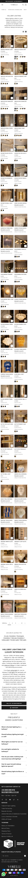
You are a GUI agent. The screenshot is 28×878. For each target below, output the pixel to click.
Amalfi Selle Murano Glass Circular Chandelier (7, 499)
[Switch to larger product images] (23, 31)
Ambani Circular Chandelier (20, 564)
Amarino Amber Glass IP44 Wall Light (7, 541)
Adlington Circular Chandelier (20, 153)
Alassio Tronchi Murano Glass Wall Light (7, 249)
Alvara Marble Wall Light (20, 399)
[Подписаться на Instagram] (6, 799)
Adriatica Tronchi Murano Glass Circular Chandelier (7, 228)
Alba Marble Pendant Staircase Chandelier (7, 274)
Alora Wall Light (19, 374)
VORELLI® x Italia (4, 546)
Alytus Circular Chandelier (7, 424)
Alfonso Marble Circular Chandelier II (7, 349)
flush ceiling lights (12, 670)
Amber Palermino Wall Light (20, 589)
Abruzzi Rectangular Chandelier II (20, 101)
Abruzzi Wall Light (19, 128)
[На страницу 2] (25, 623)
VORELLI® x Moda (4, 158)
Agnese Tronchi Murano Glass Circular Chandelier (20, 228)
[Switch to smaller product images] (26, 31)
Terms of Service (6, 833)
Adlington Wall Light (6, 203)
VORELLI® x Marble (18, 254)
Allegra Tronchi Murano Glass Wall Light (20, 349)
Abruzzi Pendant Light (20, 76)
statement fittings (9, 665)
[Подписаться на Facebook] (2, 799)
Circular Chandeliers (10, 636)
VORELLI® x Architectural (20, 206)
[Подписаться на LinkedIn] (18, 799)
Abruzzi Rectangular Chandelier (7, 101)
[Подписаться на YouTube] (10, 799)
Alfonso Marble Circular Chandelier (20, 324)
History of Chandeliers (7, 825)
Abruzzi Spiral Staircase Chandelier (7, 128)
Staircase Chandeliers (15, 9)
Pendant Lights (14, 640)
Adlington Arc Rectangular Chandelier (7, 153)
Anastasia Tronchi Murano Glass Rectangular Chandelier (20, 614)
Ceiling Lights (5, 640)
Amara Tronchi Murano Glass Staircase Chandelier (20, 520)
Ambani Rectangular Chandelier (7, 589)
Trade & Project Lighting (8, 805)
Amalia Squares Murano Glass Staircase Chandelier (20, 499)
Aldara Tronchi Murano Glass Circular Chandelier (20, 299)
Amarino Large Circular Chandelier (7, 564)
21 (21, 623)
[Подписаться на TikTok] (14, 799)
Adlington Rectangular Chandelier (20, 178)
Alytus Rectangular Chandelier (7, 449)
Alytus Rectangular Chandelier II (20, 449)
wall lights (12, 672)
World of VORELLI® (7, 836)
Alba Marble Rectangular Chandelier (20, 274)
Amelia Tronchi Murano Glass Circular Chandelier (7, 614)
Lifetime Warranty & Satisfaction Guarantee (13, 814)
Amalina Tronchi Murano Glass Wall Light (7, 520)
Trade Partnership (6, 808)
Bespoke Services (6, 811)
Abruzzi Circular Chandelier (7, 76)
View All (3, 9)
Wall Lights (23, 640)
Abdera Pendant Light (7, 49)
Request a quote (18, 205)
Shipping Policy (5, 831)
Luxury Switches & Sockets (9, 816)
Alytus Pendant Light (20, 424)
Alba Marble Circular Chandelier (20, 249)
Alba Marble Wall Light (7, 299)
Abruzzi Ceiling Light (20, 49)
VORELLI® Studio (6, 819)
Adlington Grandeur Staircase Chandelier (7, 178)
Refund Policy (5, 828)
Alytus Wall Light (5, 474)
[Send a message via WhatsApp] (3, 874)
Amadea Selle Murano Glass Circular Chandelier (20, 474)
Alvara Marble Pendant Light (7, 399)
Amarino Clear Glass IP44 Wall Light (20, 541)
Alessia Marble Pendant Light (7, 324)
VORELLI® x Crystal (5, 54)
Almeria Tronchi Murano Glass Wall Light (7, 374)
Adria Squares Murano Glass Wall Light (20, 203)
